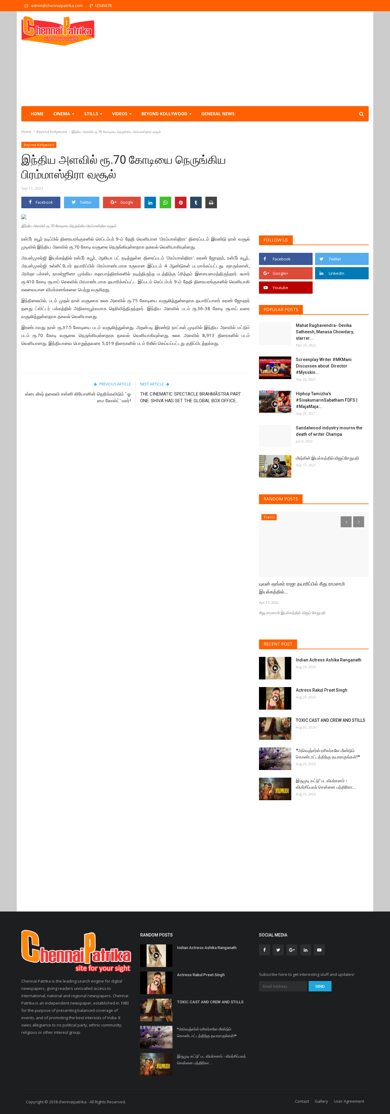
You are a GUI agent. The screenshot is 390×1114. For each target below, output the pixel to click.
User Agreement (349, 1101)
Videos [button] (120, 113)
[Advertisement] (258, 58)
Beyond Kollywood (52, 131)
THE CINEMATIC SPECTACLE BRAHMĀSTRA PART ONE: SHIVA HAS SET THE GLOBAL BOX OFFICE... (190, 397)
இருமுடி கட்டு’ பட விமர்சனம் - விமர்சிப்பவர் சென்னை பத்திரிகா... (326, 784)
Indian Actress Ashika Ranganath (328, 659)
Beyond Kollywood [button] (165, 113)
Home (37, 113)
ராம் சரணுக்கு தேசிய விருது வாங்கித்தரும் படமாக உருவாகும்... (309, 588)
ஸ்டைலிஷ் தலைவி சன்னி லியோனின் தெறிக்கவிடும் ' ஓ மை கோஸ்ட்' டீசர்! (78, 397)
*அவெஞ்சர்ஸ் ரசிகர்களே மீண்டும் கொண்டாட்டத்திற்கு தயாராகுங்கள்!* (328, 753)
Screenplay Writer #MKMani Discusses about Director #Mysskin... (324, 366)
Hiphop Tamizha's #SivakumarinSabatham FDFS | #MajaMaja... (326, 400)
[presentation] (346, 521)
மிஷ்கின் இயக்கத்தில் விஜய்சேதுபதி (328, 458)
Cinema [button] (62, 113)
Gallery (321, 1101)
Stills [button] (91, 113)
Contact (302, 1101)
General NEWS (218, 113)
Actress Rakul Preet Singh (321, 690)
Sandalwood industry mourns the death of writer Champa (329, 431)
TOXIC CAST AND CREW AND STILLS (330, 720)
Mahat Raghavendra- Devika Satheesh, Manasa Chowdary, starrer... (325, 332)
